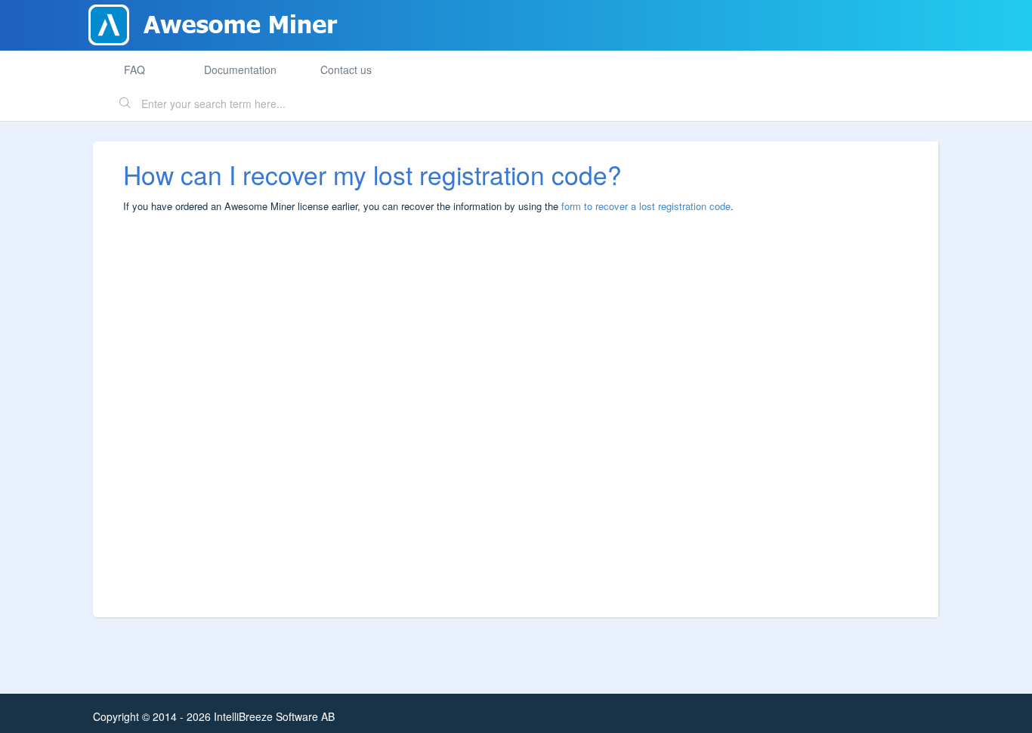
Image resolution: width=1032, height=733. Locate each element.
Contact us (346, 69)
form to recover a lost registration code (646, 206)
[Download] (488, 165)
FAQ (134, 69)
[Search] (125, 104)
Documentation (240, 69)
